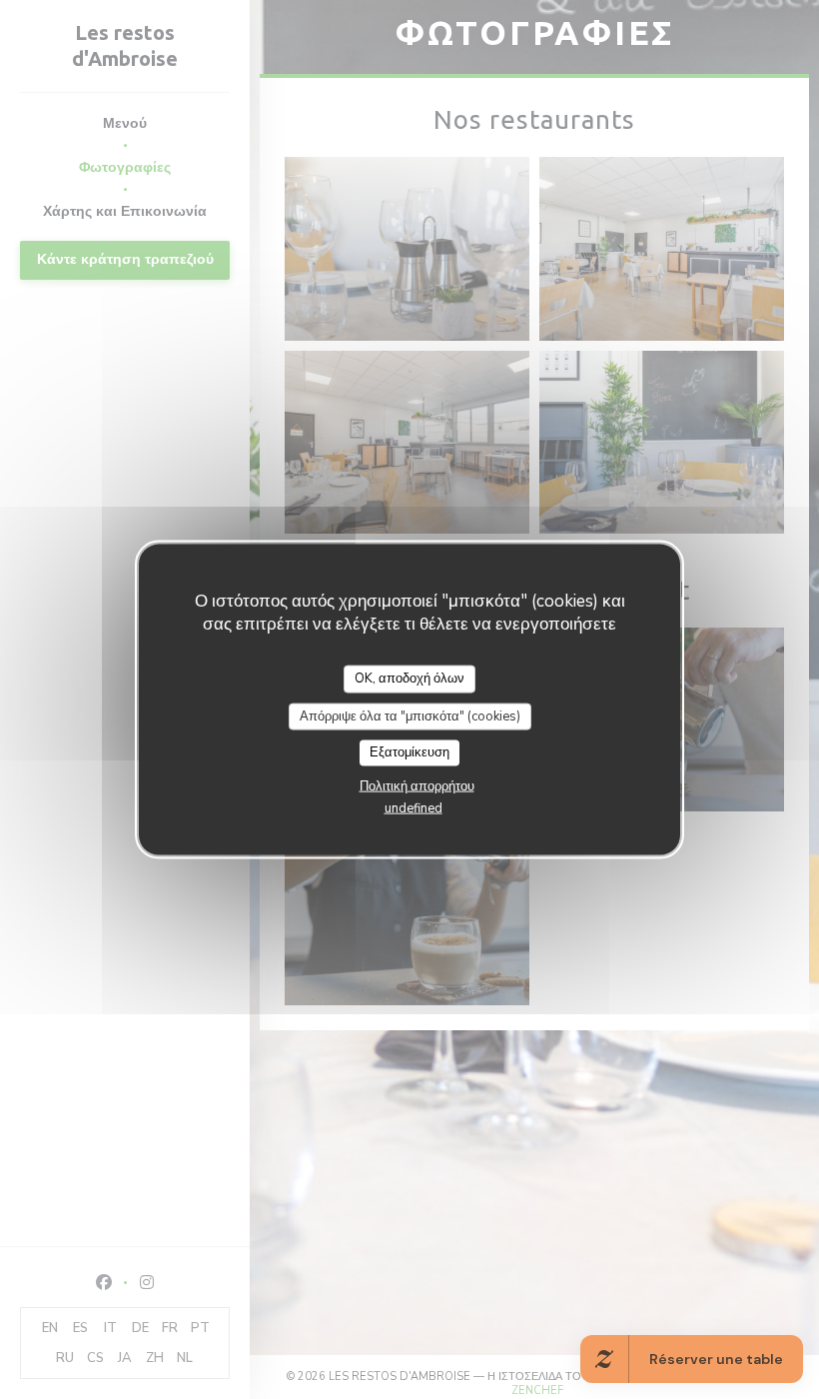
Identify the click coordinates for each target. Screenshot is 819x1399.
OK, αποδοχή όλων (409, 679)
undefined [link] (413, 807)
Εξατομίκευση (409, 752)
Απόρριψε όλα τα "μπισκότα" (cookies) (410, 715)
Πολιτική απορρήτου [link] (417, 785)
